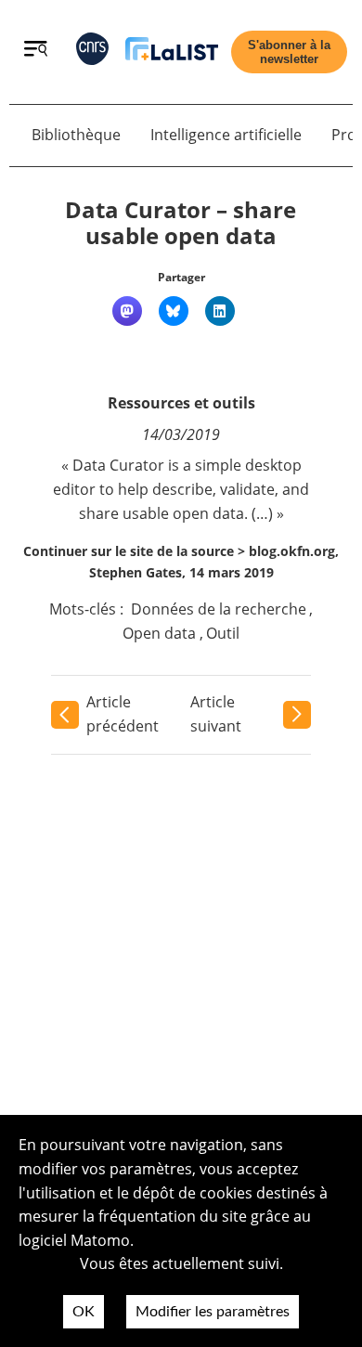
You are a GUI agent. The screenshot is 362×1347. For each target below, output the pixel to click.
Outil (222, 633)
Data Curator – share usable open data (180, 223)
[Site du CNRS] (92, 52)
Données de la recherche (218, 609)
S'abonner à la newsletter (289, 52)
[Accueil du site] (172, 52)
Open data (159, 633)
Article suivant (215, 714)
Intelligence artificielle (226, 134)
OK (83, 1311)
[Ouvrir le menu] (36, 51)
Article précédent (122, 714)
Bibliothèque (76, 134)
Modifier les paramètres (213, 1311)
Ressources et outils (181, 403)
